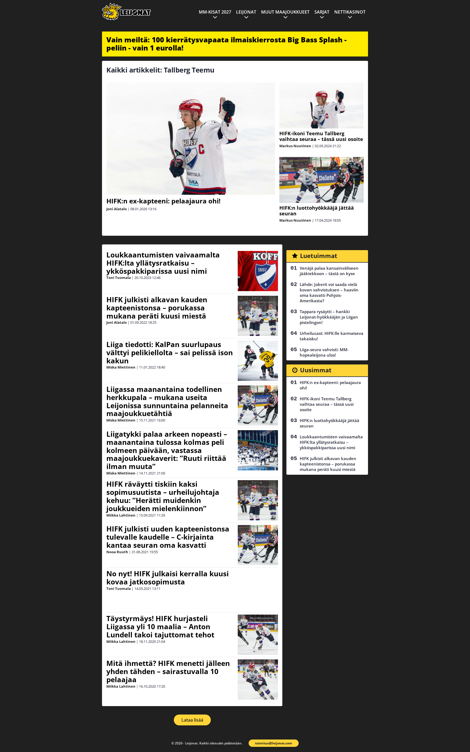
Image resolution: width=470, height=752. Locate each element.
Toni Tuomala (118, 277)
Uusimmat (316, 370)
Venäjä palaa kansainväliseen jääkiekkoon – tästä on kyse (329, 270)
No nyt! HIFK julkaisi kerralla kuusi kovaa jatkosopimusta (167, 578)
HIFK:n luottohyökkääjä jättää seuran (316, 210)
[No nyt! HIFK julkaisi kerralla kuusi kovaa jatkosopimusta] (258, 590)
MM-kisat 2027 (215, 12)
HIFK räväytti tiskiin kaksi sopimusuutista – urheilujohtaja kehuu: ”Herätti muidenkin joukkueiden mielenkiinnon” (162, 496)
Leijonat (246, 12)
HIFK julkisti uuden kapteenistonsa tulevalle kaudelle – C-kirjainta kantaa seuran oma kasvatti (167, 537)
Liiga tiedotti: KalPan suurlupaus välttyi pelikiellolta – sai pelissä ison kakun (169, 352)
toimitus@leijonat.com (273, 743)
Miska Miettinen (120, 367)
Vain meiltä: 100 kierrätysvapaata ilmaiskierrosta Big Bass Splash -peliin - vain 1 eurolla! (226, 44)
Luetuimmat (318, 255)
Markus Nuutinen (295, 145)
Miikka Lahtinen (120, 515)
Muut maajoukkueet (285, 12)
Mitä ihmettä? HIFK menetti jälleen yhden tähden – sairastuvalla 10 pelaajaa (168, 671)
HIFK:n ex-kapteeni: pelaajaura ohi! (163, 200)
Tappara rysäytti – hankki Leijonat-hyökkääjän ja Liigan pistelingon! (329, 317)
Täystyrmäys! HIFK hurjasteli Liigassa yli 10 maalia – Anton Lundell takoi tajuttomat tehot (160, 626)
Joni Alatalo (116, 208)
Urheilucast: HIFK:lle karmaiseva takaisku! (331, 336)
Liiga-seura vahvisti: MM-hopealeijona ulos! (324, 352)
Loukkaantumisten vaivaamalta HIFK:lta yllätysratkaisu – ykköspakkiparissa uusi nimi (163, 263)
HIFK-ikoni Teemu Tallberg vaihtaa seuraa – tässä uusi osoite (321, 136)
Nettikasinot (350, 12)
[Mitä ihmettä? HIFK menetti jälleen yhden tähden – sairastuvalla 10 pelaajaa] (258, 679)
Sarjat (321, 12)
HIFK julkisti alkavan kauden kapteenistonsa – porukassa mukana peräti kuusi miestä (156, 308)
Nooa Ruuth (117, 551)
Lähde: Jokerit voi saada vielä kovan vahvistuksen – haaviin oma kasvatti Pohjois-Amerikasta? (329, 292)
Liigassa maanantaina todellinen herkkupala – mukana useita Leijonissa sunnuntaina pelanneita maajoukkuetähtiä (167, 401)
